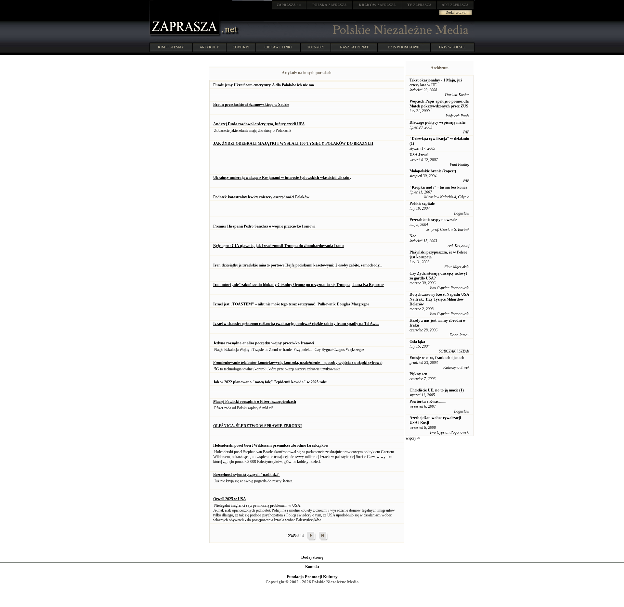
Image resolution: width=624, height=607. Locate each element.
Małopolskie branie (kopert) (433, 171)
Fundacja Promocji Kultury (312, 576)
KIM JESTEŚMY (171, 47)
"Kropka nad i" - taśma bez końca (438, 187)
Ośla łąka (417, 341)
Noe (413, 236)
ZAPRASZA (329, 5)
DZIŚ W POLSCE (452, 47)
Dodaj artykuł (456, 12)
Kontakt (312, 566)
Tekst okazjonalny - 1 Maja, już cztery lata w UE (436, 82)
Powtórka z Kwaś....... (428, 401)
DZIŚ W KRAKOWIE (404, 47)
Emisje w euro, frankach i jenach (437, 357)
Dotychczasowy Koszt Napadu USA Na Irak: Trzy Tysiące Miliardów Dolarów (439, 299)
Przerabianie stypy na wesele (433, 219)
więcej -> (413, 438)
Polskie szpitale (422, 203)
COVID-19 (241, 47)
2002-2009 (315, 47)
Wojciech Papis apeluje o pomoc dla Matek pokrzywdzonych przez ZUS (439, 103)
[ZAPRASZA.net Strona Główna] (185, 35)
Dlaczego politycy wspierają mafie (437, 122)
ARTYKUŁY (209, 47)
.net (289, 5)
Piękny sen (418, 374)
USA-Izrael (419, 155)
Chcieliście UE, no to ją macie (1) (437, 390)
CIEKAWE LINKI (278, 47)
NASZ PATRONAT (354, 47)
